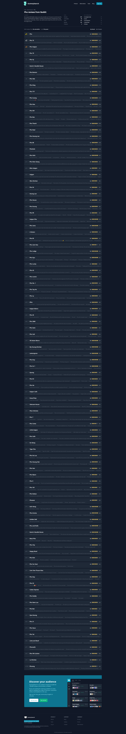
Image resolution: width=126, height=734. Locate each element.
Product (76, 3)
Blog (93, 3)
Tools (89, 3)
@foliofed (30, 722)
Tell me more (34, 700)
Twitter (65, 724)
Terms (78, 722)
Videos (65, 722)
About (52, 719)
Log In (52, 724)
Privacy (79, 719)
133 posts (45, 29)
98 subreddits (36, 29)
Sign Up (99, 3)
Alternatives (83, 3)
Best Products (30, 9)
